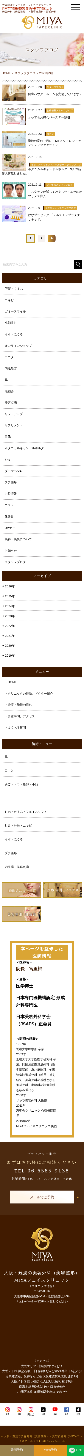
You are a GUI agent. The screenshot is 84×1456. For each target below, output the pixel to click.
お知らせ (11, 550)
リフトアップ (14, 414)
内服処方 (11, 368)
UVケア (10, 528)
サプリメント (14, 425)
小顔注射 (11, 323)
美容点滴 (11, 402)
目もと (9, 770)
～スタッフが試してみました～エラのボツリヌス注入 (55, 194)
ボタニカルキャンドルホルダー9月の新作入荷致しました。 (41, 171)
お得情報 (11, 493)
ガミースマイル (15, 311)
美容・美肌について (18, 539)
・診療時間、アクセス (20, 716)
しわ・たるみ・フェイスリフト (26, 811)
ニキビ (9, 300)
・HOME (11, 682)
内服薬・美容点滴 (17, 867)
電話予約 (17, 1449)
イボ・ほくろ (14, 334)
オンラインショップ (18, 345)
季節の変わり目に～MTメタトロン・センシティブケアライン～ (54, 143)
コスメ (9, 505)
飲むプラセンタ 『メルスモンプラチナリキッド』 (54, 217)
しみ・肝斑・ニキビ (18, 825)
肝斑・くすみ (14, 288)
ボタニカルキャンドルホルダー (26, 448)
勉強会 (9, 391)
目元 (8, 436)
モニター (11, 357)
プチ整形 (11, 482)
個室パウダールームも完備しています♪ (54, 94)
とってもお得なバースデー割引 (49, 117)
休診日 (9, 516)
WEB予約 (50, 1449)
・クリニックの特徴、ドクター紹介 (29, 693)
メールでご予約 (42, 1197)
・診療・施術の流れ (18, 704)
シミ (8, 459)
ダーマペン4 (13, 471)
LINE (79, 1450)
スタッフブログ (15, 562)
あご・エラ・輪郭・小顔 (21, 784)
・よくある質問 (15, 727)
